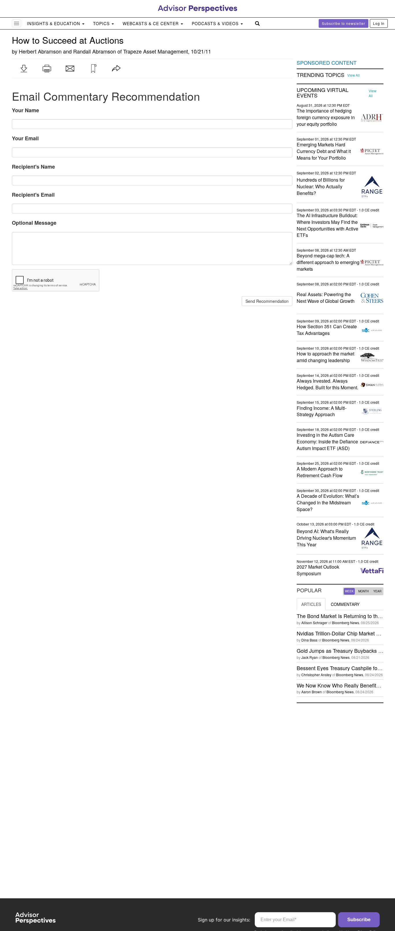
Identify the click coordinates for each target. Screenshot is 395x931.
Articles (311, 604)
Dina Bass (309, 639)
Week (349, 591)
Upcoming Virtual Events (322, 93)
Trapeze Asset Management (155, 51)
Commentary (345, 604)
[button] (23, 68)
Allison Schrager (314, 622)
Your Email (25, 138)
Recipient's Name (33, 166)
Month (363, 591)
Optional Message (34, 222)
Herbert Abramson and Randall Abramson (67, 51)
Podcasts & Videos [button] (216, 23)
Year (377, 591)
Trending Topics (320, 75)
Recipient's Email (33, 194)
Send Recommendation (267, 301)
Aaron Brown (311, 691)
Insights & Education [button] (54, 23)
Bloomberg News (345, 622)
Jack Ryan (309, 657)
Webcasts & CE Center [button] (151, 23)
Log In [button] (379, 23)
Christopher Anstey (316, 674)
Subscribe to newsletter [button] (343, 23)
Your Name (25, 110)
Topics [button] (102, 23)
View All (353, 75)
